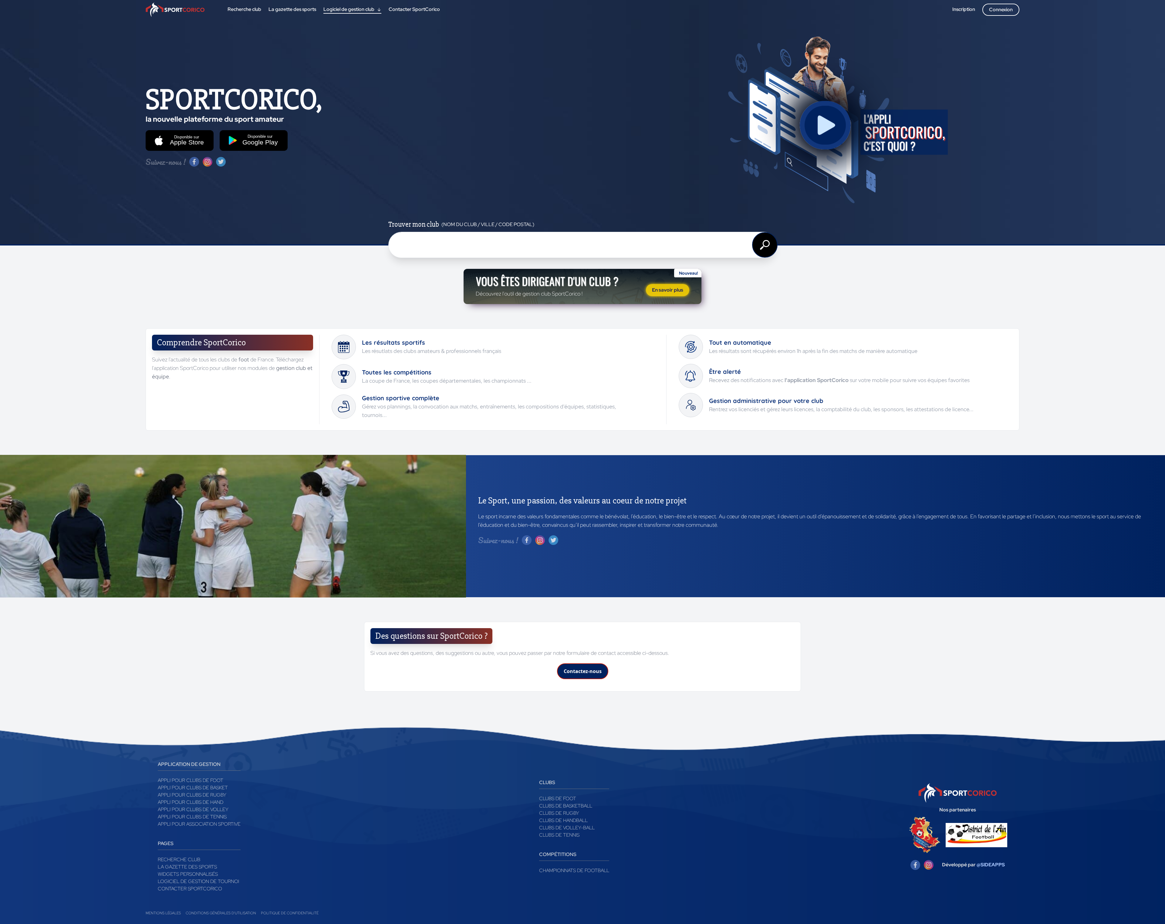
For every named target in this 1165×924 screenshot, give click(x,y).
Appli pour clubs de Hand (190, 802)
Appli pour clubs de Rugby (192, 795)
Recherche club (179, 859)
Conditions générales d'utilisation (221, 913)
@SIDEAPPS (991, 864)
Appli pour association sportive (199, 824)
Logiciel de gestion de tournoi (198, 881)
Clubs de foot (557, 798)
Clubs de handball (563, 820)
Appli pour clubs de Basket (193, 787)
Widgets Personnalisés (188, 874)
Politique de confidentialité (290, 913)
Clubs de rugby (559, 813)
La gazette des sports (187, 867)
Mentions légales (163, 913)
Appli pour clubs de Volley (193, 809)
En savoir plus (667, 290)
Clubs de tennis (559, 835)
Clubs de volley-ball (567, 827)
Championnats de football (574, 870)
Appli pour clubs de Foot (190, 780)
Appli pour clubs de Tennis (192, 817)
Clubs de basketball (565, 806)
